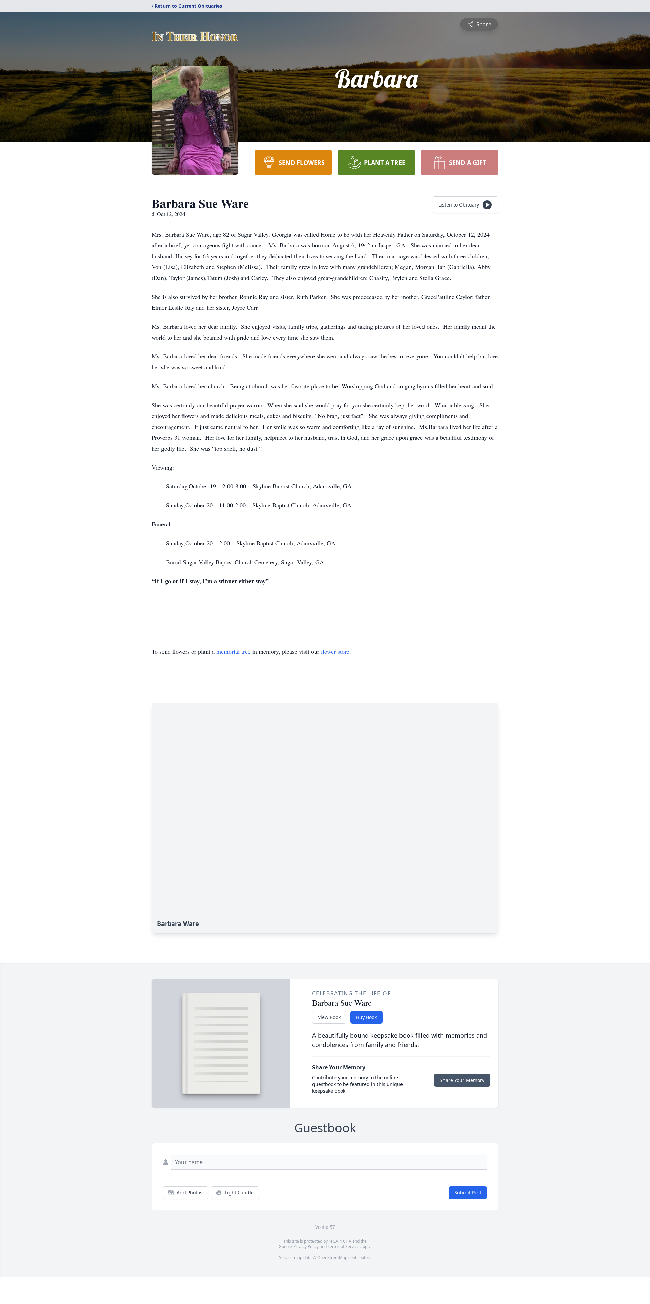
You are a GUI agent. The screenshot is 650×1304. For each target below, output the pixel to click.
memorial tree (233, 651)
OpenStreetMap (332, 1257)
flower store (335, 651)
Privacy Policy (306, 1246)
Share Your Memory (462, 1080)
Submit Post (467, 1192)
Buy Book (366, 1017)
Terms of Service (343, 1246)
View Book (329, 1017)
